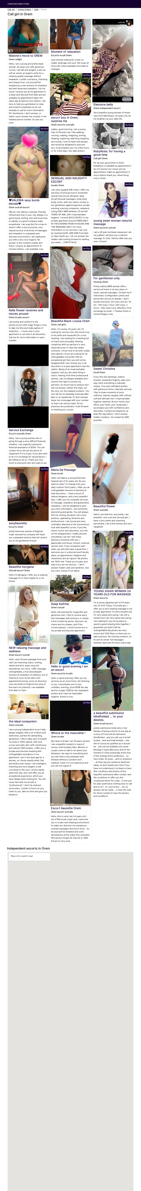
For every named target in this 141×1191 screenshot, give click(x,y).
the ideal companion (23, 721)
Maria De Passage (63, 470)
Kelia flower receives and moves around (26, 312)
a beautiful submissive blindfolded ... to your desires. (108, 716)
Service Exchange (21, 430)
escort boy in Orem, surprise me (64, 119)
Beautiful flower (104, 506)
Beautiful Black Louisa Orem (70, 321)
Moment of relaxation (65, 51)
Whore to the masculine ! (68, 733)
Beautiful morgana (21, 566)
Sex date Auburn (76, 151)
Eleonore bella (103, 104)
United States (24, 9)
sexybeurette (18, 523)
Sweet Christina (104, 368)
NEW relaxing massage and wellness (27, 649)
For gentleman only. (106, 278)
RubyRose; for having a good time (109, 153)
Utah (36, 9)
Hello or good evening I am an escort (69, 668)
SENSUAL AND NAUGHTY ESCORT (69, 179)
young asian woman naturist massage (112, 222)
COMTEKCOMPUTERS (18, 4)
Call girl (11, 9)
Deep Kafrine (60, 604)
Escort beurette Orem (66, 808)
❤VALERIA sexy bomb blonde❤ (24, 201)
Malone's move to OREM (25, 55)
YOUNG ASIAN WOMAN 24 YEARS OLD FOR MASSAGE (112, 592)
